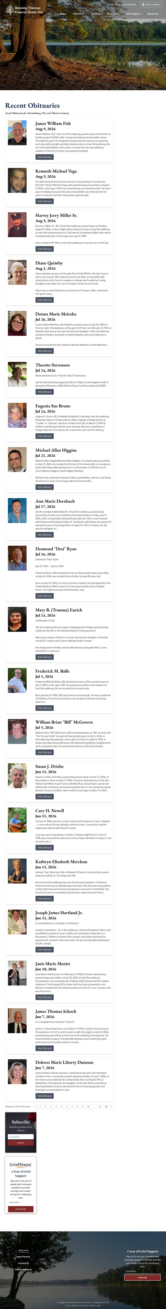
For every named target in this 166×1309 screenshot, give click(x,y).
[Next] (111, 1106)
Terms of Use (83, 1305)
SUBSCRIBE (21, 1209)
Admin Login (95, 1305)
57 (100, 1106)
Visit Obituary (45, 157)
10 (88, 1106)
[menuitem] (64, 13)
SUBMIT (21, 1142)
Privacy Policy (71, 1305)
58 (106, 1106)
